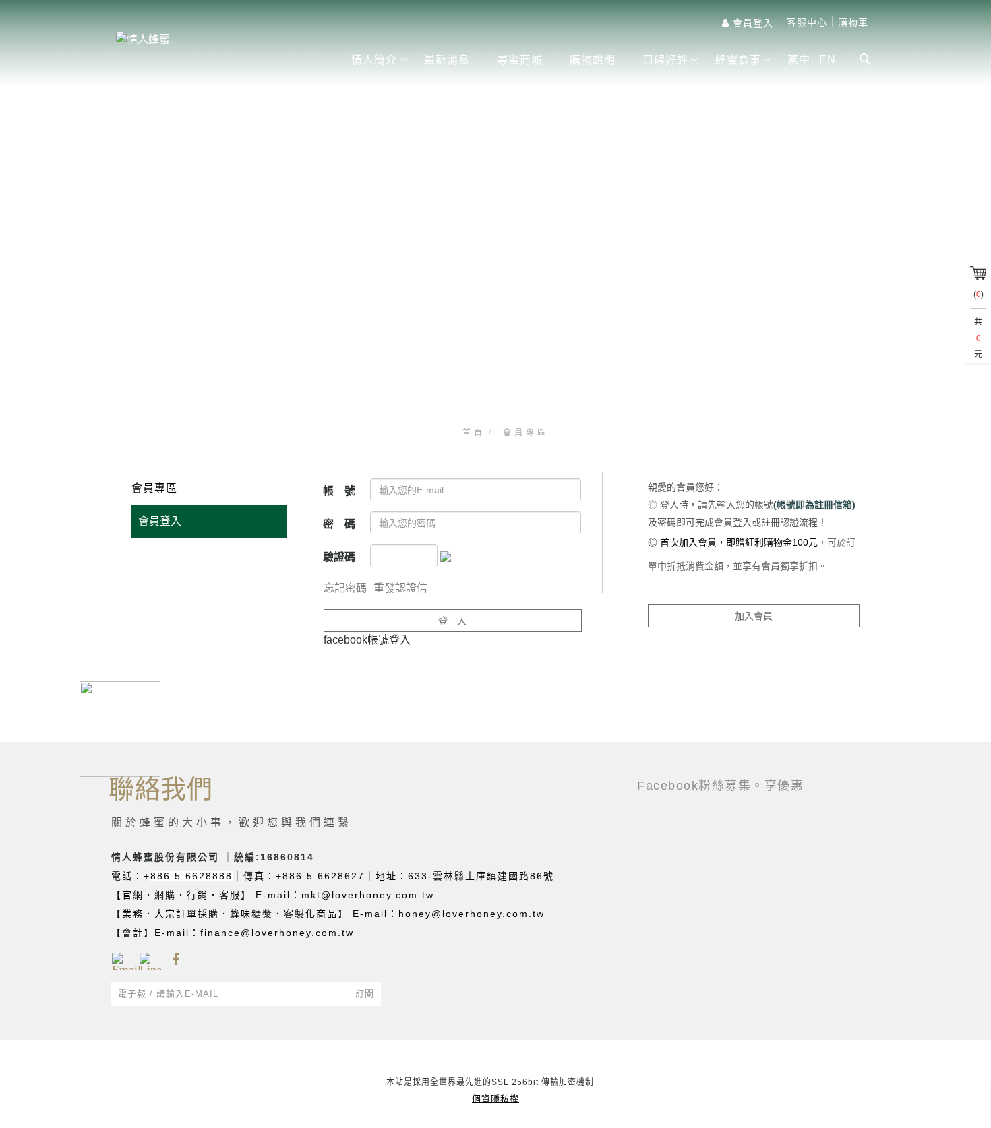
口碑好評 (665, 59)
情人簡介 (374, 59)
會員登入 (159, 521)
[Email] (120, 959)
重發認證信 (400, 588)
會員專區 (526, 432)
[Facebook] (175, 959)
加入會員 (754, 615)
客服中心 (807, 22)
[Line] (148, 959)
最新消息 (447, 59)
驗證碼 (339, 557)
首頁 (473, 432)
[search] (867, 60)
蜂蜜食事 (738, 59)
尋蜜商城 (520, 59)
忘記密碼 (345, 588)
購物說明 (592, 59)
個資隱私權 (495, 1099)
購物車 (853, 22)
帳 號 (339, 491)
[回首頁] (217, 40)
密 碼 (339, 524)
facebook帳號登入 (367, 640)
